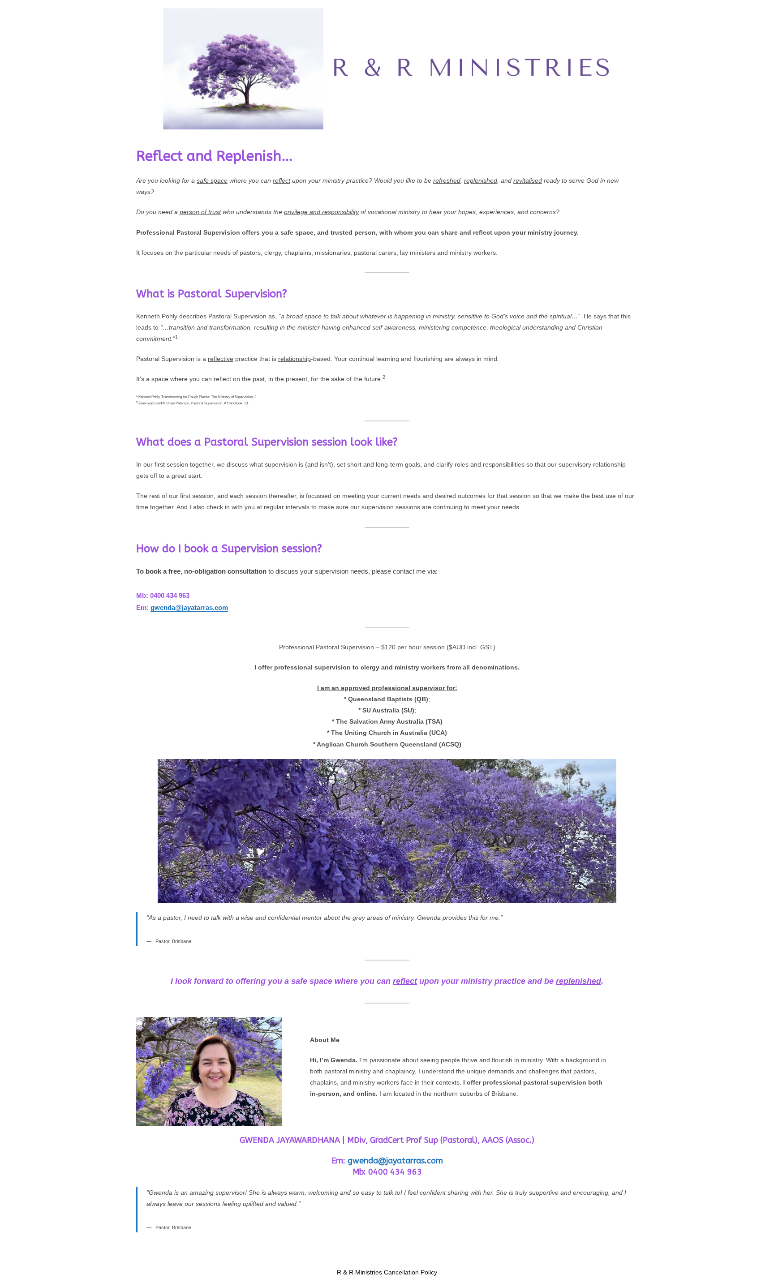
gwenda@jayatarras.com (189, 607)
